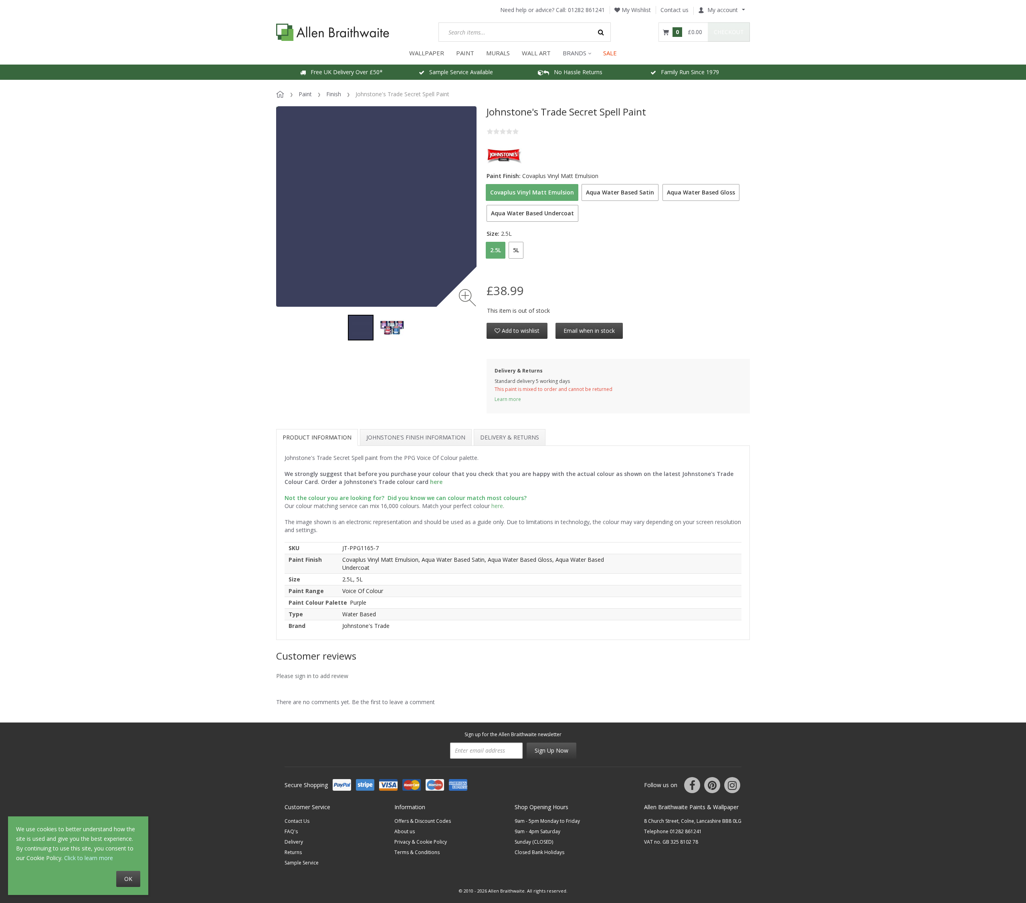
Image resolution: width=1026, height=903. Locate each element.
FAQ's (291, 831)
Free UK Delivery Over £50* (344, 72)
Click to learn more (88, 858)
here (497, 506)
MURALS (498, 53)
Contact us (674, 10)
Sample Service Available (458, 72)
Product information (317, 437)
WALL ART (536, 53)
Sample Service (302, 862)
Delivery (294, 841)
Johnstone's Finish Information (415, 437)
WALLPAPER (426, 53)
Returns (293, 852)
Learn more (508, 399)
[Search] (601, 32)
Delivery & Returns (509, 437)
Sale (610, 53)
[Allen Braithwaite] (333, 32)
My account (722, 10)
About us (404, 831)
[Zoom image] (467, 297)
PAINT (465, 53)
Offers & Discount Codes (422, 821)
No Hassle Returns (575, 72)
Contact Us (297, 821)
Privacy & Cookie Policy (420, 841)
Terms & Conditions (417, 852)
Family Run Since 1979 (687, 72)
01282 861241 (586, 10)
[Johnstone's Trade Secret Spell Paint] (361, 328)
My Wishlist (635, 10)
